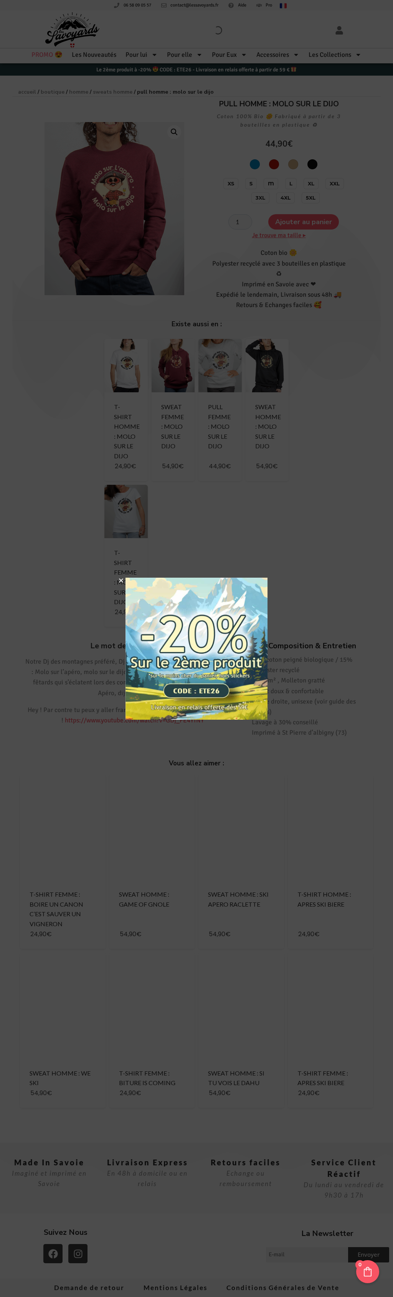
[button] (121, 580)
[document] (196, 648)
